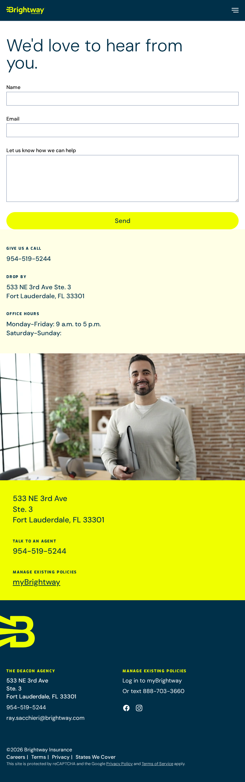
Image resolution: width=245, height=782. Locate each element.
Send (122, 221)
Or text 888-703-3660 (153, 691)
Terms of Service (157, 763)
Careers (15, 757)
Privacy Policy (119, 763)
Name (13, 87)
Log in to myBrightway (152, 680)
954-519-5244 (28, 259)
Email (12, 119)
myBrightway (36, 582)
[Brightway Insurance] (25, 10)
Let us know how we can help (41, 150)
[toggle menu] (235, 10)
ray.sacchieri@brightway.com (45, 718)
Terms (38, 757)
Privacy (61, 757)
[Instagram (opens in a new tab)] (139, 708)
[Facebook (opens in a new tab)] (126, 708)
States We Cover (95, 757)
